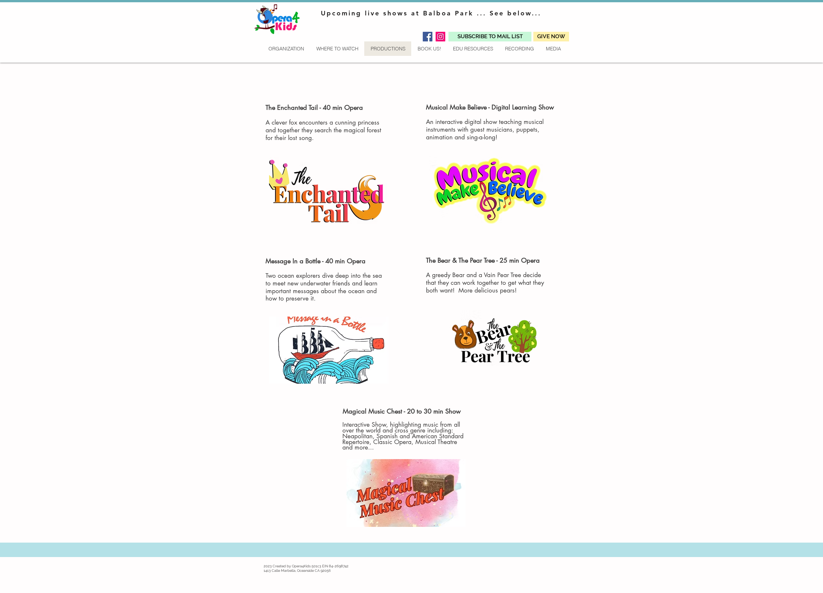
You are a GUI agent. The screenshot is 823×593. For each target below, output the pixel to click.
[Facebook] (427, 36)
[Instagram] (440, 36)
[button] (489, 36)
